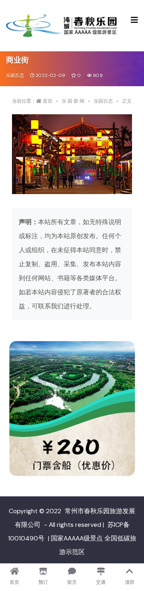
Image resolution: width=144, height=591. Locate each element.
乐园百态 (15, 75)
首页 (47, 101)
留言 (72, 582)
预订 (43, 582)
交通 (101, 582)
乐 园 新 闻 (73, 101)
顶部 (129, 582)
